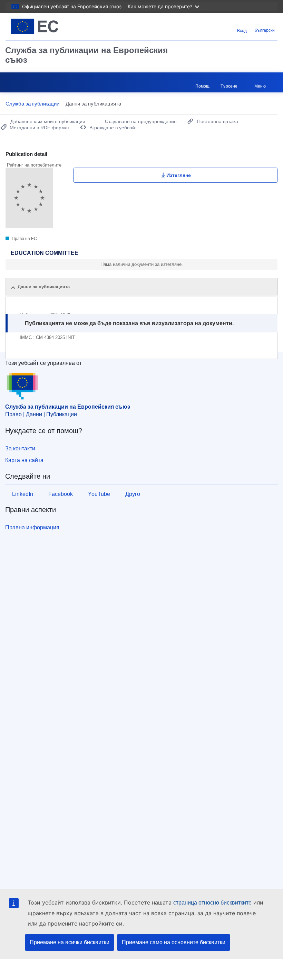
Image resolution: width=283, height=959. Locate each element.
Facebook (60, 494)
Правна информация (32, 527)
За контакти (20, 448)
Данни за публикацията (44, 286)
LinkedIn (22, 494)
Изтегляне (178, 175)
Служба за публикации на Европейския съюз (86, 55)
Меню (260, 86)
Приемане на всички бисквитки (69, 942)
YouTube (99, 494)
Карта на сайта (24, 460)
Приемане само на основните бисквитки (173, 942)
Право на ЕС (24, 238)
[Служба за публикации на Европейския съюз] (52, 26)
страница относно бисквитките (212, 903)
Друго (132, 494)
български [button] (265, 30)
